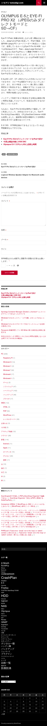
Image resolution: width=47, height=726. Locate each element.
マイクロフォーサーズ (7, 656)
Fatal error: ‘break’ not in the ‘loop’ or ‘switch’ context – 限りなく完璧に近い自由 (23, 534)
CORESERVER (7, 574)
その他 (3, 427)
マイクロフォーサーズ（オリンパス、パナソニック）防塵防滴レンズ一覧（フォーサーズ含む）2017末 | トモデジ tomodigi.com (23, 514)
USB (2, 633)
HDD (4, 595)
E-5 (2, 582)
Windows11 (7, 366)
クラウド (4, 435)
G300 (2, 592)
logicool (4, 600)
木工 (2, 472)
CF (4, 154)
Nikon (2, 609)
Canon (3, 572)
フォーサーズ (5, 651)
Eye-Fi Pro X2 (12, 154)
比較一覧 (6, 662)
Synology (3, 627)
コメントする (28, 32)
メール (4, 239)
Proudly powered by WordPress (11, 723)
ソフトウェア (8, 386)
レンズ (3, 660)
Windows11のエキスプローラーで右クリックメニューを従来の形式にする (23, 325)
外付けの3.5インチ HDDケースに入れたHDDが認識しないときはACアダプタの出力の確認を (23, 337)
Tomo (19, 32)
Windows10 (7, 362)
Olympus (5, 610)
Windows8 (7, 374)
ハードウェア (8, 390)
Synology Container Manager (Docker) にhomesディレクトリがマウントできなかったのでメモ (23, 313)
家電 (2, 439)
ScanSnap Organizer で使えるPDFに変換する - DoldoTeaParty (22, 499)
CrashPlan (9, 577)
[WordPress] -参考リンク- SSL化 (23, 506)
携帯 (4, 460)
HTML (5, 407)
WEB (3, 403)
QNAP (4, 621)
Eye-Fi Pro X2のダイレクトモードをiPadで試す (23, 139)
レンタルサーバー (9, 419)
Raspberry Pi (8, 358)
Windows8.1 (7, 378)
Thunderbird (4, 629)
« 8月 (3, 714)
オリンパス (5, 637)
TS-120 (3, 631)
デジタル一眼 (8, 643)
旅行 (2, 468)
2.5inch (5, 563)
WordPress (7, 415)
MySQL (3, 603)
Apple (5, 448)
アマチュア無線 (6, 431)
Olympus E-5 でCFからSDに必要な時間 (20, 144)
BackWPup (5, 565)
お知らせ (4, 423)
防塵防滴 (6, 668)
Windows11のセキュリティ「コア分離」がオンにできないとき (23, 319)
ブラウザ (6, 399)
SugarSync (4, 624)
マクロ (3, 658)
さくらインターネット (8, 635)
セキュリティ (6, 641)
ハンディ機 (6, 646)
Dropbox (4, 581)
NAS (4, 606)
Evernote (3, 585)
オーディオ (7, 452)
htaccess (3, 599)
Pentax (3, 619)
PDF (2, 618)
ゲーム (5, 382)
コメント (5, 200)
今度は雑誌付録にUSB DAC (14, 141)
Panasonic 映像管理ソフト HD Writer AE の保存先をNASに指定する (23, 331)
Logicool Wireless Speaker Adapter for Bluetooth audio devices (22, 175)
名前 (3, 229)
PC (2, 354)
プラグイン (6, 653)
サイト (4, 249)
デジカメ (4, 12)
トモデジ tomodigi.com (12, 2)
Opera (3, 613)
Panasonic (4, 616)
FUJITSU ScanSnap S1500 (10, 590)
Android (6, 443)
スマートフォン (6, 639)
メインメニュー (44, 2)
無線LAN (3, 665)
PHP (4, 411)
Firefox (5, 587)
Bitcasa (3, 568)
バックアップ (8, 394)
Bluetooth (3, 570)
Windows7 (7, 370)
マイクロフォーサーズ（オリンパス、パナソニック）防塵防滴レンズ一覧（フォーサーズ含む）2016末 (23, 511)
